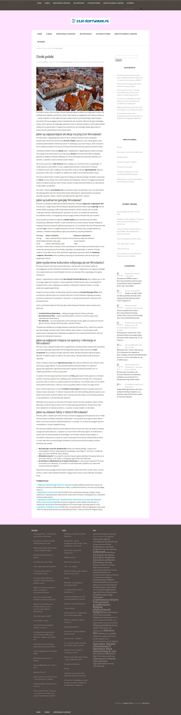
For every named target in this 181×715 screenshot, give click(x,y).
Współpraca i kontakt (61, 3)
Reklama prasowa (70, 557)
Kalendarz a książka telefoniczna (74, 604)
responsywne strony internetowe (105, 623)
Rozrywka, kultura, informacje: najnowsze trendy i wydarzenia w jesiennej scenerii (44, 580)
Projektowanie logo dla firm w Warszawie (105, 591)
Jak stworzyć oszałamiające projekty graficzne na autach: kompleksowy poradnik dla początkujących (128, 101)
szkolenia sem (98, 631)
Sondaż (119, 147)
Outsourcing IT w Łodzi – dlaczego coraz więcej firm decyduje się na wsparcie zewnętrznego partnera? (128, 92)
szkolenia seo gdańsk (107, 633)
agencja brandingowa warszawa (104, 534)
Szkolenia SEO (103, 632)
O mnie (47, 3)
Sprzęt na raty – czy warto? (73, 638)
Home (39, 3)
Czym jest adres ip (123, 249)
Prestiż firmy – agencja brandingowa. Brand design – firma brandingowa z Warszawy (75, 543)
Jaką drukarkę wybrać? (71, 627)
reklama (114, 620)
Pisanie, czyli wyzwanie (132, 291)
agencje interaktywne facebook (103, 540)
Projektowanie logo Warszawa (103, 596)
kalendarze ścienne (102, 562)
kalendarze (110, 552)
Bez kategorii (79, 3)
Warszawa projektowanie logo (104, 654)
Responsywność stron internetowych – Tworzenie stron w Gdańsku (133, 367)
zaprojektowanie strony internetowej (103, 664)
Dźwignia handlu (122, 157)
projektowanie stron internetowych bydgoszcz (105, 615)
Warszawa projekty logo (106, 656)
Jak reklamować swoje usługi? (43, 562)
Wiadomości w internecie (48, 492)
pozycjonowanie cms (102, 572)
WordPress (146, 703)
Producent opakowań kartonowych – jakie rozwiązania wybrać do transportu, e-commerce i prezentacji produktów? (130, 77)
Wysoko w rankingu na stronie (49, 507)
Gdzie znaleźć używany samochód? (44, 566)
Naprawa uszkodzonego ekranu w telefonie (55, 485)
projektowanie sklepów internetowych (105, 601)
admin (45, 62)
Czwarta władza (69, 608)
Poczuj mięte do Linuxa (40, 621)
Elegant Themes (128, 703)
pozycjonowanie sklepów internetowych (103, 580)
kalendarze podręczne (104, 559)
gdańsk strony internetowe (105, 549)
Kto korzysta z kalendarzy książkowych (129, 152)
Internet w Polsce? (39, 672)
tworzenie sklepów (111, 641)
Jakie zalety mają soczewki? (126, 244)
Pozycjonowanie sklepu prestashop (106, 575)
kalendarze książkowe (104, 557)
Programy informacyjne (124, 167)
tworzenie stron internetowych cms (104, 650)
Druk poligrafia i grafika (113, 3)
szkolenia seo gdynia (100, 636)
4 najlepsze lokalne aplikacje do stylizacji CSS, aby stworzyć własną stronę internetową (130, 221)
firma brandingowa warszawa (103, 545)
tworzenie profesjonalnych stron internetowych (104, 638)
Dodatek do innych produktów (127, 162)
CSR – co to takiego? (71, 566)
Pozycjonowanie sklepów (102, 577)
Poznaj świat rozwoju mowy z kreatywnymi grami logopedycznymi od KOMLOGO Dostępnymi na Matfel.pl (129, 115)
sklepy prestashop (102, 625)
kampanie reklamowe (101, 565)
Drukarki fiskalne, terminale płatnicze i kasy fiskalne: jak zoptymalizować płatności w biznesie (129, 231)
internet (99, 551)
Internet (130, 3)
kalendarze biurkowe (103, 554)
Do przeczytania (94, 3)
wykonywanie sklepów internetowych (104, 660)
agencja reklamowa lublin (100, 536)
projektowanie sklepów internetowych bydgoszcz (102, 608)
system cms (107, 628)
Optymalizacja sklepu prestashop (105, 570)
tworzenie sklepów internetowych (104, 645)
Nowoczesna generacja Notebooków (129, 239)
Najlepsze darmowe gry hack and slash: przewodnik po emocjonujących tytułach (44, 590)
